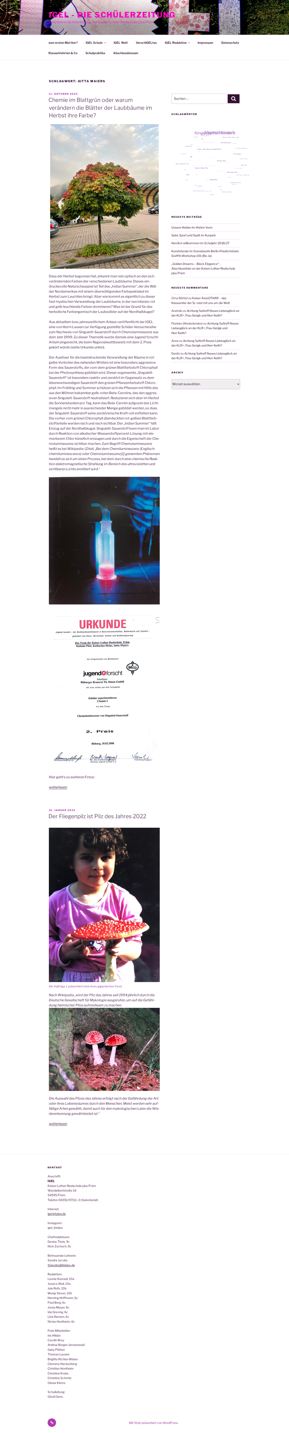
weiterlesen (58, 787)
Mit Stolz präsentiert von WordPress (153, 1423)
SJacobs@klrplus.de (61, 1265)
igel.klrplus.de (57, 1213)
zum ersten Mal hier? (63, 42)
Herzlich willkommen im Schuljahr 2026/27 (200, 243)
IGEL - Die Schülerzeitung (112, 14)
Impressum (205, 42)
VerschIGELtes (146, 42)
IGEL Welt (121, 42)
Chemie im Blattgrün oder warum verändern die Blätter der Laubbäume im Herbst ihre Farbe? (100, 108)
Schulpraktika (95, 53)
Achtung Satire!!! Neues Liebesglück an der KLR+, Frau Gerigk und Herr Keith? (205, 328)
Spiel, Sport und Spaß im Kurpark (193, 235)
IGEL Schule (94, 42)
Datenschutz (230, 42)
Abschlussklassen (125, 53)
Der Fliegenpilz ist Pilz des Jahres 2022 (97, 816)
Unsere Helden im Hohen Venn (191, 227)
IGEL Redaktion (176, 42)
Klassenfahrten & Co (62, 53)
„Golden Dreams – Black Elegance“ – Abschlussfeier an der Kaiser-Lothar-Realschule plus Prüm (203, 268)
